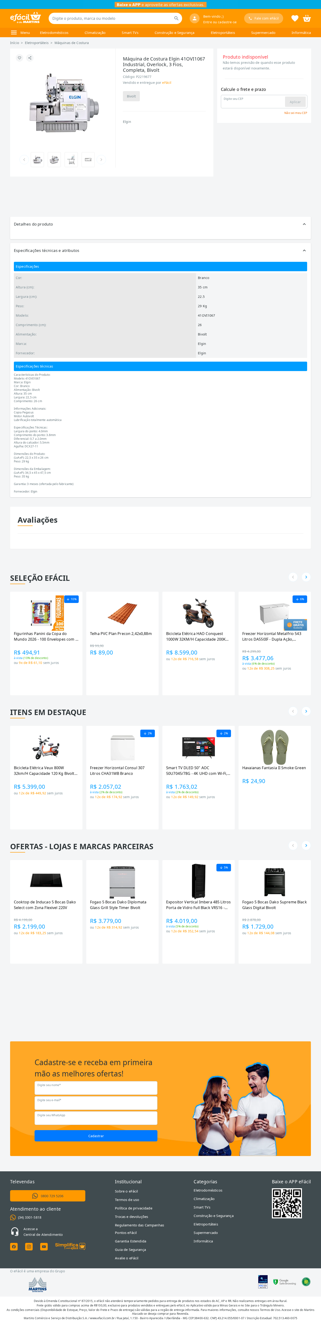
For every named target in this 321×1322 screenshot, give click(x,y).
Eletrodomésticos (54, 32)
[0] (307, 17)
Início (14, 42)
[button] (160, 224)
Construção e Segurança (174, 32)
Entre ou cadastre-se (220, 22)
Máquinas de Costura (72, 42)
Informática (301, 32)
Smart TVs (130, 32)
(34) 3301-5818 (29, 1217)
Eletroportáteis (223, 32)
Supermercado (263, 32)
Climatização (95, 32)
